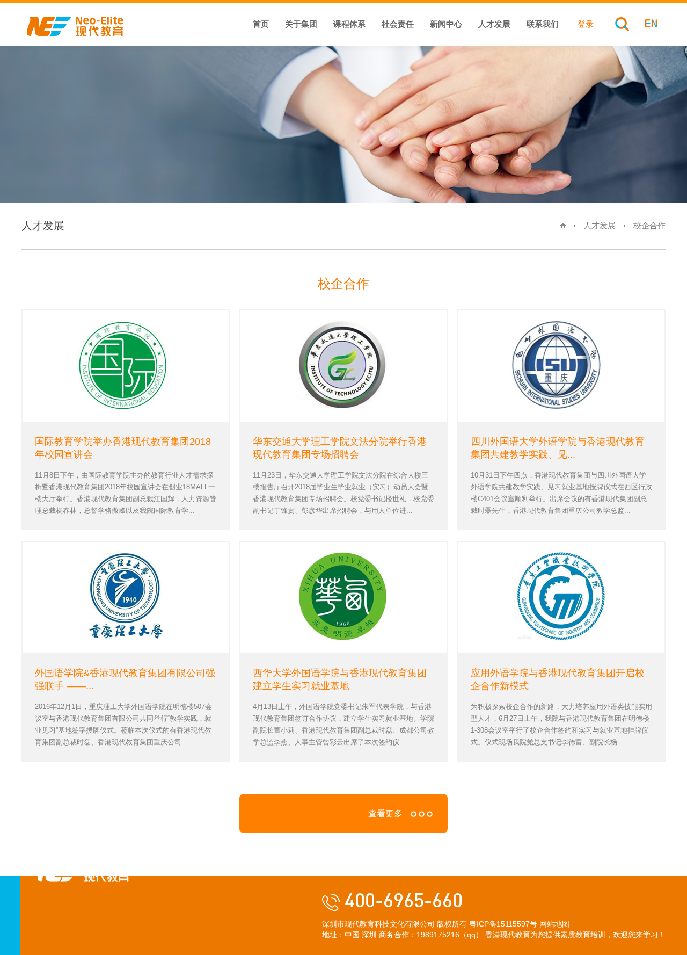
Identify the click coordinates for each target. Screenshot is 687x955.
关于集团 (301, 23)
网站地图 (554, 924)
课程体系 (349, 23)
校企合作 (649, 225)
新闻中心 (446, 23)
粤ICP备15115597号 (503, 924)
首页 (261, 23)
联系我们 (543, 23)
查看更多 (385, 813)
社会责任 (398, 23)
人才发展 (494, 23)
